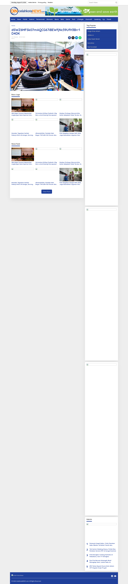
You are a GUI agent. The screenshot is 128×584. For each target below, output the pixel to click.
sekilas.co (91, 35)
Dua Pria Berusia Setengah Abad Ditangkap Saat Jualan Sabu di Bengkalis (100, 561)
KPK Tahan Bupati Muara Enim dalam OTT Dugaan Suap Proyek (102, 567)
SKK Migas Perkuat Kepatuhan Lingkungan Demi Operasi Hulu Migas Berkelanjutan (22, 114)
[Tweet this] (73, 37)
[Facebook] (112, 576)
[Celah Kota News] (27, 11)
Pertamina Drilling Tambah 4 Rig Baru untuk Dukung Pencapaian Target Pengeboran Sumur (46, 114)
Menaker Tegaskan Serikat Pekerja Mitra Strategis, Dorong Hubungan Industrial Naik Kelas (22, 134)
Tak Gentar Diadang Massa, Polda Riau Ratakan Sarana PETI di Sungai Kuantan (103, 550)
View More (46, 192)
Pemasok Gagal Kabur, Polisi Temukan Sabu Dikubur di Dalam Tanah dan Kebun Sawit (102, 544)
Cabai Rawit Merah (94, 39)
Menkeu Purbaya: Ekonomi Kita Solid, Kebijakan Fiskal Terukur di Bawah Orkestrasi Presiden (70, 114)
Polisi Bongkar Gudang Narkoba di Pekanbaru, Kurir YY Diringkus (101, 555)
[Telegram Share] (76, 37)
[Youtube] (115, 576)
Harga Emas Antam (94, 31)
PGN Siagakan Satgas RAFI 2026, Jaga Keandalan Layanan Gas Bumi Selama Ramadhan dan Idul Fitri (71, 134)
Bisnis (13, 38)
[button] (116, 2)
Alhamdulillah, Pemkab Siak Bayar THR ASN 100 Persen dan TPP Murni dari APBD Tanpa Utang (47, 134)
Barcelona (91, 43)
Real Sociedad (92, 47)
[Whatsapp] (80, 37)
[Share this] (69, 37)
